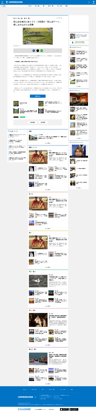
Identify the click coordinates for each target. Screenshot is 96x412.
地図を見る (37, 96)
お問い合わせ (56, 396)
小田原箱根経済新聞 (14, 2)
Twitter (89, 2)
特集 (66, 6)
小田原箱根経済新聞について (46, 395)
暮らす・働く (51, 6)
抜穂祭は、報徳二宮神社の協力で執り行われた (27, 61)
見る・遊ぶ (37, 6)
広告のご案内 (43, 398)
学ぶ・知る (59, 6)
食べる (30, 6)
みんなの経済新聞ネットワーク (24, 409)
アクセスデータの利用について (46, 396)
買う (44, 6)
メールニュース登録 (58, 398)
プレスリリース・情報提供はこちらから (61, 395)
